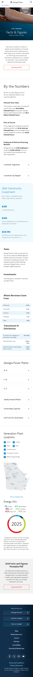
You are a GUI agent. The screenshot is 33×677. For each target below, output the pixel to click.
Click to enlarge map (16, 497)
